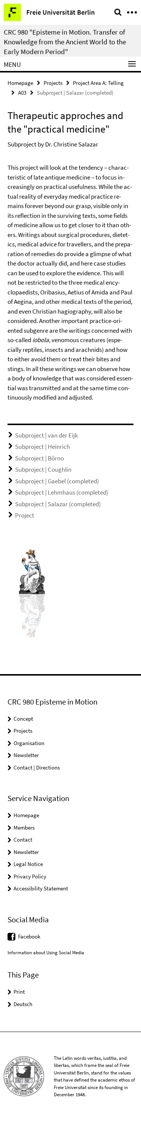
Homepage (20, 82)
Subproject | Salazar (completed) (58, 504)
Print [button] (19, 991)
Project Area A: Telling (98, 82)
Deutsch (23, 1004)
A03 (22, 92)
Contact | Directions (37, 767)
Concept (23, 718)
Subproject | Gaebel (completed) (57, 481)
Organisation (29, 743)
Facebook (29, 936)
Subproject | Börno (39, 458)
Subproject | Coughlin (43, 469)
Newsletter (26, 755)
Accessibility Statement (41, 888)
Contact (23, 839)
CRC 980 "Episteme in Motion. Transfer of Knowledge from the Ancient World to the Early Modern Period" (65, 41)
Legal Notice (28, 864)
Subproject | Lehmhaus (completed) (61, 492)
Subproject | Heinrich (42, 446)
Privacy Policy (30, 876)
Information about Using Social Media (46, 952)
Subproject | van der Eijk (46, 435)
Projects (53, 82)
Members (24, 827)
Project (24, 515)
